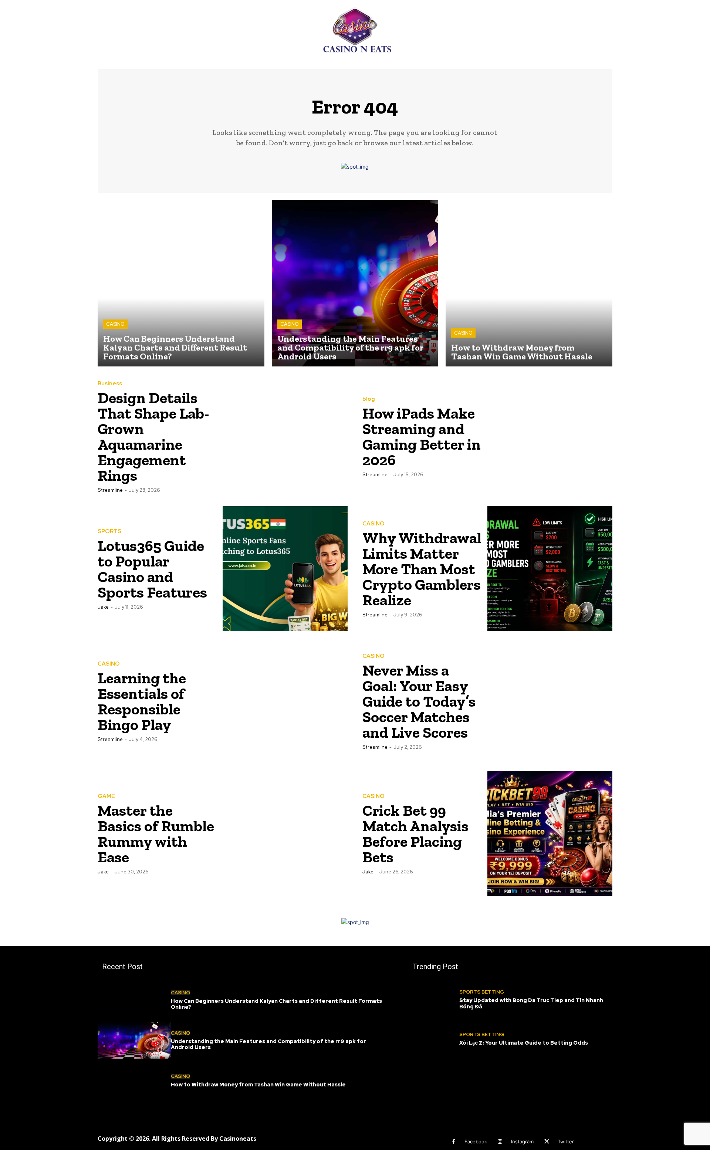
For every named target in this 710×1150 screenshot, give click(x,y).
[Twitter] (546, 1141)
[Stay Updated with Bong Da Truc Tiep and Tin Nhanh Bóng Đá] (433, 1000)
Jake (103, 607)
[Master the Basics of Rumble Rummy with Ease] (285, 833)
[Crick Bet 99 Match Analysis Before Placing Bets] (549, 833)
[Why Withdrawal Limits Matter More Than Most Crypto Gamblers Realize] (549, 568)
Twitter (566, 1141)
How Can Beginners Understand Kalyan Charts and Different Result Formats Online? (276, 1004)
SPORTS (109, 531)
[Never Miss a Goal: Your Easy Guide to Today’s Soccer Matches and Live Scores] (549, 701)
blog (368, 399)
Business (110, 383)
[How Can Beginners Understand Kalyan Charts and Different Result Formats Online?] (181, 283)
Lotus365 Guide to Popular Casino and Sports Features (152, 569)
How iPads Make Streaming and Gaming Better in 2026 (421, 436)
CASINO (115, 324)
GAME (106, 796)
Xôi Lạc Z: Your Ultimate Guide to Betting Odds (523, 1042)
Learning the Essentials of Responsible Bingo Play (142, 701)
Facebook (475, 1141)
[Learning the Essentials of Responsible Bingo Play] (285, 701)
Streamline (110, 490)
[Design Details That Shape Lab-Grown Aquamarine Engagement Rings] (285, 436)
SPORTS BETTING (481, 992)
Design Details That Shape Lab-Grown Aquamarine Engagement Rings (153, 436)
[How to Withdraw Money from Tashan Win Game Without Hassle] (529, 283)
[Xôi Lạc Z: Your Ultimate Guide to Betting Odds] (433, 1039)
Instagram (522, 1141)
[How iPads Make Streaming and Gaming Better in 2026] (549, 436)
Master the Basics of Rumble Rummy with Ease (156, 833)
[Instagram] (500, 1141)
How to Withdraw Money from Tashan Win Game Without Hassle (258, 1084)
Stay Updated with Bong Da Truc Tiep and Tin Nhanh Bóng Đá (531, 1003)
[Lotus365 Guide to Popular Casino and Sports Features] (285, 568)
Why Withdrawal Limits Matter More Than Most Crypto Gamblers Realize (421, 568)
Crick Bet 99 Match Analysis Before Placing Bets (415, 833)
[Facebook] (453, 1141)
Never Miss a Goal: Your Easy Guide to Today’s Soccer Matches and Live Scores (419, 701)
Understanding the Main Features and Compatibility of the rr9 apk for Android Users (268, 1044)
